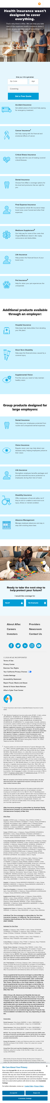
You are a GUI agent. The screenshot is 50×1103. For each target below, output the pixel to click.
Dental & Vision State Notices (14, 686)
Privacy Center (9, 664)
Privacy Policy (39, 1086)
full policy (18, 771)
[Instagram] (32, 645)
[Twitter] (18, 645)
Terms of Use (8, 661)
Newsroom (35, 629)
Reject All (36, 1093)
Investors (12, 634)
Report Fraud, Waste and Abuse (15, 683)
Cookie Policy (29, 1086)
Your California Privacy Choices (15, 672)
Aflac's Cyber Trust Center (13, 690)
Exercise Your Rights (11, 668)
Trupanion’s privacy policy (16, 772)
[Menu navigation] (46, 4)
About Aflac (14, 624)
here (22, 748)
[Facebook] (11, 645)
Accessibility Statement (12, 679)
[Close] (47, 1066)
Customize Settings (25, 1098)
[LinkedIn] (25, 645)
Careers (11, 629)
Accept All (13, 1093)
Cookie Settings (9, 675)
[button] (23, 88)
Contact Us (35, 634)
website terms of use (31, 772)
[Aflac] (9, 4)
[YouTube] (38, 645)
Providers (34, 624)
